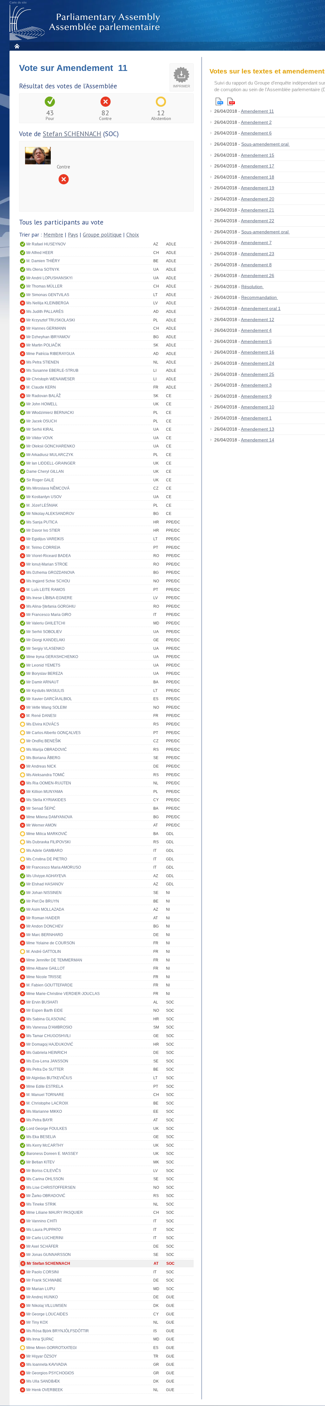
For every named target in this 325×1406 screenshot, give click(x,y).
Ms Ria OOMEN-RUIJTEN (48, 783)
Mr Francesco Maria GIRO (48, 614)
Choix (132, 234)
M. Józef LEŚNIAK (42, 505)
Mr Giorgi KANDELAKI (45, 640)
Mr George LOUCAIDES (47, 1314)
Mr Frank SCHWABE (44, 1280)
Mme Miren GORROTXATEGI (51, 1348)
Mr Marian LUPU (40, 1289)
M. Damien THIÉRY (43, 261)
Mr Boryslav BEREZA (44, 673)
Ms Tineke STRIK (41, 1204)
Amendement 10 (257, 406)
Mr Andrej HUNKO (42, 1297)
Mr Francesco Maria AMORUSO (53, 867)
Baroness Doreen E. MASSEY (52, 1153)
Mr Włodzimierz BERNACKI (50, 412)
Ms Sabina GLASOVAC (46, 1019)
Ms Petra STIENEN (42, 362)
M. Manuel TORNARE (45, 1094)
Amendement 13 (257, 429)
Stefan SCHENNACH (72, 134)
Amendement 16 (257, 352)
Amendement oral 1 (261, 308)
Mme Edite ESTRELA (44, 1086)
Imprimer (181, 86)
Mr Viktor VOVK (39, 438)
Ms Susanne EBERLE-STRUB (52, 370)
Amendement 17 (257, 165)
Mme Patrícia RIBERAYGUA (50, 354)
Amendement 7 (256, 242)
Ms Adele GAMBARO (44, 850)
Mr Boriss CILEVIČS (43, 1170)
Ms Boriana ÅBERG (43, 758)
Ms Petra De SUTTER (45, 1069)
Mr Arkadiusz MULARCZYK (49, 455)
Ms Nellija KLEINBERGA (47, 303)
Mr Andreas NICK (41, 766)
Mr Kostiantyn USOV (44, 497)
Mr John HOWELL (41, 404)
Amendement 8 (256, 264)
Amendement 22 (257, 220)
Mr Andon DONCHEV (44, 926)
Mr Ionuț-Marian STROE (47, 564)
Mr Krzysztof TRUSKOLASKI (50, 320)
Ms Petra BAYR (39, 1120)
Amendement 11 (257, 111)
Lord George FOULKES (46, 1128)
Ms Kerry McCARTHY (44, 1145)
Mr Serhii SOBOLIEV (44, 632)
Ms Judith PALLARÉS (44, 311)
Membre (53, 234)
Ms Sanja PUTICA (41, 522)
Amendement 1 (256, 418)
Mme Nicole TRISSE (44, 977)
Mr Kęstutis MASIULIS (45, 690)
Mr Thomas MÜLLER (44, 286)
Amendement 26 (257, 275)
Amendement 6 (256, 133)
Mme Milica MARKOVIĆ (46, 834)
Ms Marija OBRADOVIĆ (46, 749)
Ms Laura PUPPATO (43, 1229)
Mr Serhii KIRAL (40, 429)
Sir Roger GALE (40, 480)
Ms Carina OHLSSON (45, 1179)
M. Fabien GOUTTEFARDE (49, 985)
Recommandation (259, 297)
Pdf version (231, 101)
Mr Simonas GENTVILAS (47, 295)
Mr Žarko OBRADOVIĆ (45, 1196)
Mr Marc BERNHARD (44, 935)
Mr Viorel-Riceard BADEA (48, 556)
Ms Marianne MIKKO (44, 1111)
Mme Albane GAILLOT (45, 968)
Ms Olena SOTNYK (42, 269)
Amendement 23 (257, 253)
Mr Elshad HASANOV (44, 884)
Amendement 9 (256, 396)
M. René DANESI (41, 715)
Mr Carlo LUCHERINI (44, 1238)
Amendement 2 (256, 122)
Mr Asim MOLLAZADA (45, 909)
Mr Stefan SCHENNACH (48, 1263)
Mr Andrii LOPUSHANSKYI (49, 278)
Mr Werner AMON (41, 825)
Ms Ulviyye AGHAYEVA (46, 876)
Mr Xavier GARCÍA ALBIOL (49, 699)
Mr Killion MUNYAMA (44, 791)
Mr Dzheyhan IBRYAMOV (48, 337)
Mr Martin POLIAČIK (43, 345)
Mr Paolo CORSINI (42, 1272)
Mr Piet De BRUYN (42, 901)
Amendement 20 (257, 198)
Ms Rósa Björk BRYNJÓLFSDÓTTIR (57, 1331)
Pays (73, 234)
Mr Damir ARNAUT (42, 682)
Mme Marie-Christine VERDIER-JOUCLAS (63, 993)
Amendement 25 (257, 374)
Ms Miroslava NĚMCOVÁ (48, 488)
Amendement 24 (257, 363)
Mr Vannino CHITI (41, 1221)
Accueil (17, 46)
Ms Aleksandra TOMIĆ (45, 775)
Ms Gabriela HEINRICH (46, 1052)
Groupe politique (102, 234)
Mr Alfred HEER (39, 252)
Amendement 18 (257, 177)
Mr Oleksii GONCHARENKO (50, 446)
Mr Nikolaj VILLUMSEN (46, 1305)
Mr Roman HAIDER (43, 918)
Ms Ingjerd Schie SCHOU (48, 581)
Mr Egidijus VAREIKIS (45, 539)
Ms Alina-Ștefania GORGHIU (51, 606)
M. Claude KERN (41, 387)
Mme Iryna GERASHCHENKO (52, 657)
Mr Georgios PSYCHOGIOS (50, 1373)
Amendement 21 (257, 209)
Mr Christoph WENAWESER (50, 379)
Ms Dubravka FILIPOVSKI (48, 842)
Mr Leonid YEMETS (43, 665)
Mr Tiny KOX (37, 1322)
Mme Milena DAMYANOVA (49, 817)
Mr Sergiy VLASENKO (45, 648)
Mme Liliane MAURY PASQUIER (54, 1212)
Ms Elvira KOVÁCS (42, 724)
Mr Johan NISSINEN (44, 892)
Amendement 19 (257, 187)
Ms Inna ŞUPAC (40, 1339)
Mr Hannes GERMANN (46, 328)
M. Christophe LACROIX (47, 1103)
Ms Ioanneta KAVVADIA (46, 1364)
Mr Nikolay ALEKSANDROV (50, 513)
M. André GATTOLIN (43, 951)
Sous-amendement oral (265, 144)
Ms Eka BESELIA (41, 1137)
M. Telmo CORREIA (43, 547)
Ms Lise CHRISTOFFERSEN (51, 1187)
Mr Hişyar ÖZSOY (41, 1356)
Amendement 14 (257, 439)
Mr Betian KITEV (40, 1162)
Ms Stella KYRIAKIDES (46, 800)
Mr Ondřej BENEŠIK (43, 741)
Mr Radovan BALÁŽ (43, 396)
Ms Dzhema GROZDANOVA (50, 572)
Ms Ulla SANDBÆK (43, 1381)
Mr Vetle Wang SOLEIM (46, 707)
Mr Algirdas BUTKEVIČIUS (49, 1078)
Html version (219, 101)
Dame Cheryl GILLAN (45, 471)
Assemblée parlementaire (86, 23)
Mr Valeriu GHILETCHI (45, 623)
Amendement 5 (256, 341)
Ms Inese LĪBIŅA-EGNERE (49, 598)
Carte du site (18, 2)
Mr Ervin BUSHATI (42, 1002)
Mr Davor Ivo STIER (43, 530)
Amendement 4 (256, 330)
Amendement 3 (256, 385)
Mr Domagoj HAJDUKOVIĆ (49, 1044)
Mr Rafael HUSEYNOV (46, 244)
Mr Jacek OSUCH (41, 421)
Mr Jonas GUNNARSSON (48, 1254)
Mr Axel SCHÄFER (42, 1246)
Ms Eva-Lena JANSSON (47, 1061)
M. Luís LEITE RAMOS (45, 589)
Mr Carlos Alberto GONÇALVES (53, 733)
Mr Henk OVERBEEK (44, 1390)
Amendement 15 (257, 155)
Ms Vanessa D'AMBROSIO (49, 1027)
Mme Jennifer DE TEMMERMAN (54, 960)
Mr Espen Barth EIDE (44, 1010)
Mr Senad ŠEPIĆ (41, 808)
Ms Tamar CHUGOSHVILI (48, 1036)
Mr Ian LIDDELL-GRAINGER (51, 463)
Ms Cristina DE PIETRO (46, 859)
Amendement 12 (257, 319)
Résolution (252, 286)
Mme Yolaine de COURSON (50, 943)
